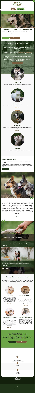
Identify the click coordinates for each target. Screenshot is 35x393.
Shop (13, 9)
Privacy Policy (7, 384)
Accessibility (17, 384)
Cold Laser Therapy (6, 235)
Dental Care (17, 82)
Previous (1, 27)
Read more (9, 303)
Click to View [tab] (18, 373)
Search (21, 384)
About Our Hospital (17, 62)
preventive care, (20, 52)
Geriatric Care (5, 242)
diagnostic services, (28, 52)
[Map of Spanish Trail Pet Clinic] (17, 352)
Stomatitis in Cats (9, 295)
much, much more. (7, 53)
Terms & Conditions (12, 384)
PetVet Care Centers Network (18, 388)
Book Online (20, 9)
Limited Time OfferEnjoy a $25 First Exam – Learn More (17, 12)
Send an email (17, 367)
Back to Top (28, 384)
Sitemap (25, 384)
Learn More (17, 86)
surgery (24, 52)
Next (34, 27)
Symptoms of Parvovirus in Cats (25, 317)
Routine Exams (17, 104)
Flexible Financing (5, 262)
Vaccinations (17, 125)
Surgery (17, 148)
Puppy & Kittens (5, 268)
